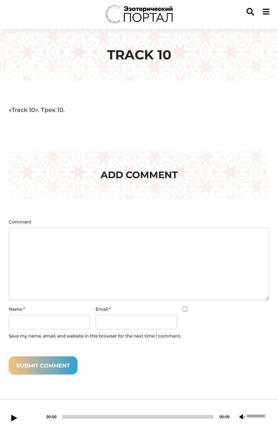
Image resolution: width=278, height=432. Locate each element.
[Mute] (242, 417)
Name (17, 309)
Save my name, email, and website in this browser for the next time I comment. (95, 336)
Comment (20, 222)
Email (103, 309)
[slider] (257, 415)
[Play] (14, 418)
